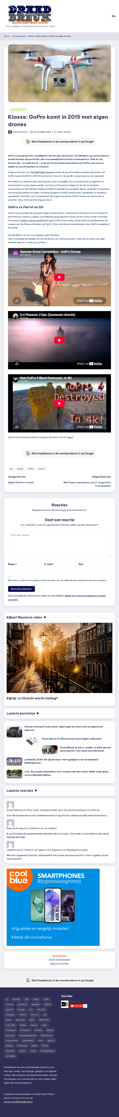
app (27, 999)
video (33, 1051)
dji (11, 469)
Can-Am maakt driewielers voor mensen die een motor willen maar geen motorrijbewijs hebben (66, 773)
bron (69, 437)
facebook (22, 1004)
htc (30, 1010)
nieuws (34, 1025)
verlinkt (22, 1051)
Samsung (10, 1035)
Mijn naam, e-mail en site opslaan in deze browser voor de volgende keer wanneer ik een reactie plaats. (57, 580)
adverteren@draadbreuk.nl (18, 1101)
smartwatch (28, 1040)
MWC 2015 (44, 1020)
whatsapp (10, 1056)
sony (40, 1040)
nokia (44, 1025)
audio (46, 999)
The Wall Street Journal (41, 172)
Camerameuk (17, 109)
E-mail (49, 564)
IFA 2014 (41, 1010)
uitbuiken (10, 1051)
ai (7, 999)
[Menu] (113, 16)
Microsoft (20, 1020)
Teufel (45, 1046)
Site (81, 564)
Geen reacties (64, 132)
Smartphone (46, 1035)
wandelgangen (47, 1051)
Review (50, 1030)
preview (38, 1030)
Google (21, 1010)
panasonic (25, 1030)
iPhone (23, 1015)
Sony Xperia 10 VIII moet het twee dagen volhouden (72, 738)
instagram (10, 1015)
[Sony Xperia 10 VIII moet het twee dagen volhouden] (32, 741)
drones (20, 469)
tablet (34, 1046)
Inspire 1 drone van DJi (32, 220)
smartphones (12, 1040)
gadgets (35, 1004)
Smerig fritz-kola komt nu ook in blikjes (36, 828)
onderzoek (10, 1030)
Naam (12, 564)
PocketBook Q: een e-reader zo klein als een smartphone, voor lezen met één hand (85, 749)
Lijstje (8, 1020)
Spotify (51, 1040)
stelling (9, 1046)
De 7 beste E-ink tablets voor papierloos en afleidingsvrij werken (54, 850)
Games (47, 1004)
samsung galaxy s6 (27, 1035)
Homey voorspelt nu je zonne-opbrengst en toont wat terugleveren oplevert (63, 728)
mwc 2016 (10, 1025)
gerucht (9, 1010)
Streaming (22, 1046)
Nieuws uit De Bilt (59, 963)
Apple (36, 999)
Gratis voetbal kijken (59, 959)
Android (16, 999)
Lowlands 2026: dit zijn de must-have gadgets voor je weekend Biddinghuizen (61, 761)
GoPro (65, 181)
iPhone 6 (35, 1015)
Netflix (23, 1025)
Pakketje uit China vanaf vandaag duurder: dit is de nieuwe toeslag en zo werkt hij (56, 810)
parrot (41, 469)
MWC (32, 1020)
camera (9, 1004)
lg (45, 1015)
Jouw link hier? (59, 956)
